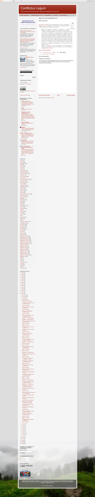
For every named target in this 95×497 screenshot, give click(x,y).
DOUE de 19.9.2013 (26, 343)
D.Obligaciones (23, 186)
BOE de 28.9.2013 (25, 309)
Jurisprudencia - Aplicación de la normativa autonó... (28, 303)
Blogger (51, 485)
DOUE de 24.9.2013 (26, 323)
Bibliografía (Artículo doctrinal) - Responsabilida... (28, 347)
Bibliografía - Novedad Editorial (28, 319)
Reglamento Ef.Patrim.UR (25, 240)
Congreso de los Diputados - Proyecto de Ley (27, 312)
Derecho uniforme (23, 196)
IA (20, 215)
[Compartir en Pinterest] (65, 52)
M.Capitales (22, 225)
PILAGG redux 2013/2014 (27, 301)
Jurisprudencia (22, 223)
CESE (21, 167)
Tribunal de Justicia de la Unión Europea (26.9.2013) (28, 316)
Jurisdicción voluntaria (24, 221)
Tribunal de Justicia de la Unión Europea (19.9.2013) (28, 340)
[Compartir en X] (62, 52)
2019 (22, 284)
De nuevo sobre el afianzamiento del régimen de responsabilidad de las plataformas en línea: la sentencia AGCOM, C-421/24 (27, 136)
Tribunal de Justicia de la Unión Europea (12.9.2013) (28, 375)
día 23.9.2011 (50, 48)
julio (23, 425)
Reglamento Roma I (23, 250)
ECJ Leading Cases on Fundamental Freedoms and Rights (27, 147)
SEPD (21, 257)
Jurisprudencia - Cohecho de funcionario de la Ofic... (27, 386)
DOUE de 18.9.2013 (26, 349)
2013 (22, 293)
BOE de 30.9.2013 (25, 305)
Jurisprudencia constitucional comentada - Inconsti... (27, 359)
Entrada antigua (71, 95)
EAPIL (22, 108)
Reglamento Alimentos (24, 236)
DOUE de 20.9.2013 (26, 336)
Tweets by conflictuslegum (25, 95)
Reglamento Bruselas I (24, 237)
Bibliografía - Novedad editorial (27, 317)
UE (20, 266)
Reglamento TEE (23, 256)
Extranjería (22, 208)
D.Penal (21, 188)
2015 (22, 290)
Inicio (58, 95)
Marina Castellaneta (25, 122)
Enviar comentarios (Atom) (49, 97)
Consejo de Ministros (24, 173)
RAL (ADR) (22, 234)
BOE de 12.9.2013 (25, 378)
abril (23, 430)
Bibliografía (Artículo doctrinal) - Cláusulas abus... (28, 369)
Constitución (22, 175)
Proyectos (22, 233)
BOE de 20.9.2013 (25, 337)
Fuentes (21, 214)
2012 (22, 437)
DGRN (21, 198)
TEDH (21, 260)
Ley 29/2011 (48, 45)
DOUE (21, 201)
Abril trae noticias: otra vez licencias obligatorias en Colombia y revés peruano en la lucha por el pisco (27, 142)
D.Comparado (22, 180)
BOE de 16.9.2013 (25, 363)
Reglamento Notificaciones (25, 243)
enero (23, 435)
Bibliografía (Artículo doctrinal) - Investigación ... (28, 420)
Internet (21, 218)
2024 (22, 276)
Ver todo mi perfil (23, 67)
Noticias (21, 230)
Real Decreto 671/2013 (44, 24)
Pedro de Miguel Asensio (26, 133)
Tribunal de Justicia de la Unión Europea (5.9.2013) (28, 411)
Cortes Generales (23, 176)
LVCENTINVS (24, 140)
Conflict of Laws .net (25, 101)
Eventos (21, 207)
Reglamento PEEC (23, 244)
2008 (22, 443)
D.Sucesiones (22, 195)
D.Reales (21, 192)
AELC (21, 160)
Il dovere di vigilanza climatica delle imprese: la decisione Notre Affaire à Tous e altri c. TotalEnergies (27, 129)
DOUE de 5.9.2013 (25, 416)
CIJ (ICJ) (21, 169)
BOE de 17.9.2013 (25, 356)
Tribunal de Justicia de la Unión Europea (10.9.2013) (28, 382)
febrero (23, 433)
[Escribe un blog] (61, 52)
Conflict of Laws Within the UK (26, 109)
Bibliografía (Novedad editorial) (27, 400)
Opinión (21, 231)
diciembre (24, 295)
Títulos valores (23, 262)
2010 (22, 440)
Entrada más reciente (44, 95)
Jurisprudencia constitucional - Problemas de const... (27, 361)
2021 (22, 280)
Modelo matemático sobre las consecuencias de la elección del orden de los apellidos (27, 31)
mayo (23, 428)
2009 (22, 441)
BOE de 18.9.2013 (25, 350)
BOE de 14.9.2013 (25, 367)
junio (23, 427)
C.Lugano (22, 166)
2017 (22, 287)
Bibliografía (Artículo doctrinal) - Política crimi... (28, 405)
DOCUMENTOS (48, 15)
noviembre (24, 296)
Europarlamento (23, 205)
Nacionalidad (51, 54)
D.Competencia (23, 182)
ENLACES (56, 15)
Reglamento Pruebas (24, 247)
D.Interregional (22, 185)
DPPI (21, 204)
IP (20, 220)
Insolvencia (22, 217)
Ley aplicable (22, 224)
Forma (21, 212)
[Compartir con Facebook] (63, 52)
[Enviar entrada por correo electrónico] (58, 52)
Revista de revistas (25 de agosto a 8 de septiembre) (28, 393)
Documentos (22, 199)
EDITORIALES (63, 15)
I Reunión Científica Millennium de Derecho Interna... (28, 321)
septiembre (24, 299)
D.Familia (22, 183)
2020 (22, 282)
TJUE (21, 265)
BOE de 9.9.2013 (25, 390)
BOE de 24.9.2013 (25, 325)
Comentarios (24, 459)
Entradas (23, 457)
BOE (44, 54)
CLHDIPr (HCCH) (23, 172)
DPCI (21, 202)
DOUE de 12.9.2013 (26, 376)
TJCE (21, 263)
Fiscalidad (22, 211)
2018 (22, 285)
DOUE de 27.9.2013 (26, 313)
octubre (23, 298)
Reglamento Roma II (24, 252)
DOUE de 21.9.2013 (26, 331)
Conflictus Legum (33, 8)
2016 (22, 288)
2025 (22, 274)
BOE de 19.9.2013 (25, 345)
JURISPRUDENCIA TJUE (36, 15)
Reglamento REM (23, 249)
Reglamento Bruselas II (24, 239)
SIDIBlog (23, 127)
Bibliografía (22, 163)
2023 (22, 277)
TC (20, 259)
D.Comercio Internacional (24, 179)
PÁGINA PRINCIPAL (24, 15)
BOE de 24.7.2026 (23, 48)
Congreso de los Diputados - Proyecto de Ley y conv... (27, 402)
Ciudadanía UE (23, 170)
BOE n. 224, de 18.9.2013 (44, 50)
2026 (22, 272)
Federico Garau (30, 57)
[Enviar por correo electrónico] (60, 52)
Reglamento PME (23, 246)
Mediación (22, 227)
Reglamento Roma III (24, 253)
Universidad (22, 268)
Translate (29, 84)
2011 (22, 438)
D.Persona (22, 189)
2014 (22, 292)
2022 (22, 279)
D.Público (47, 54)
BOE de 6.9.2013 (25, 409)
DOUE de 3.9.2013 (25, 417)
